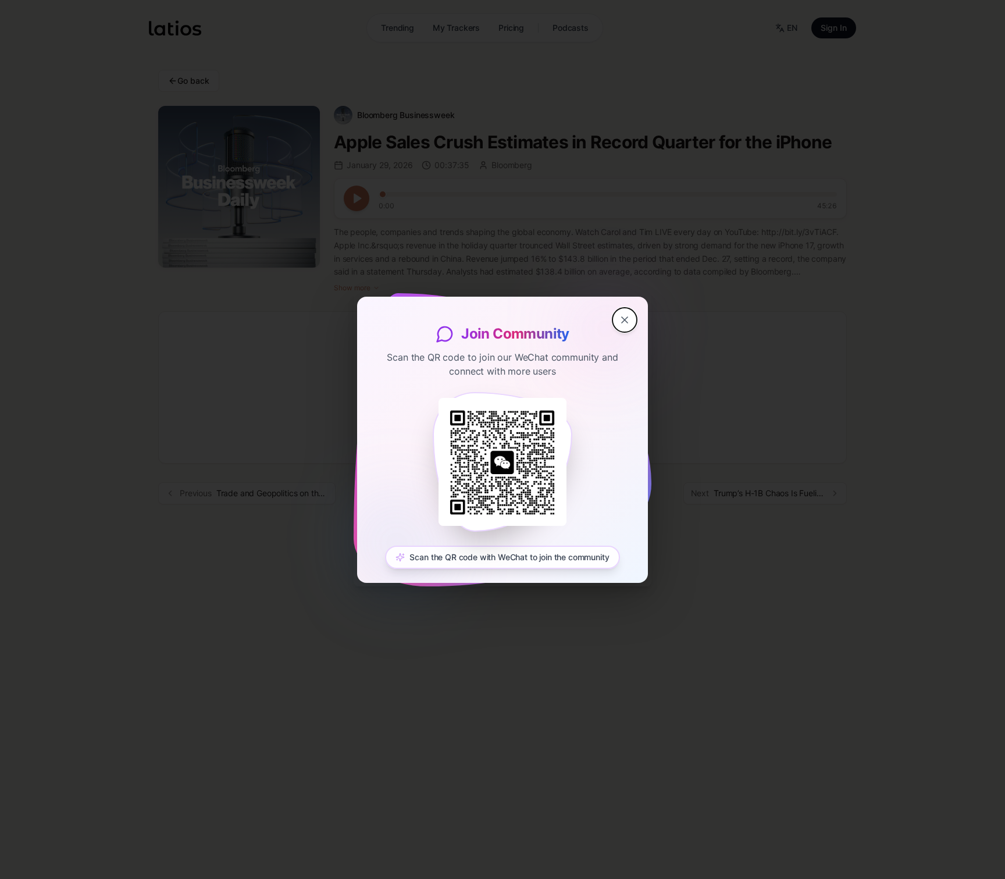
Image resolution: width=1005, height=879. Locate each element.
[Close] (624, 320)
